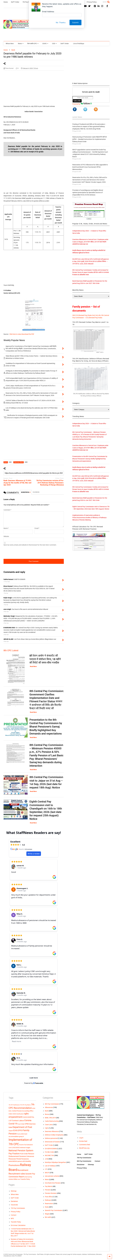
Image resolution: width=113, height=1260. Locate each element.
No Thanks (61, 22)
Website (6, 536)
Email (37, 528)
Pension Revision (50, 1193)
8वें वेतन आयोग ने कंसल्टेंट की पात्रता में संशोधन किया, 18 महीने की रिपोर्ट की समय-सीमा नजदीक (45, 659)
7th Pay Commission (18, 1208)
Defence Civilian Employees (54, 1135)
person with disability (24, 1161)
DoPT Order (65, 43)
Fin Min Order (49, 1152)
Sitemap (13, 1191)
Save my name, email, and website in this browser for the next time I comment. (30, 545)
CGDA (10, 1114)
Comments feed (84, 1144)
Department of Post (22, 1127)
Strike (15, 1179)
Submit (75, 22)
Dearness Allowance (52, 1131)
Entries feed (83, 1141)
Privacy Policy (15, 1211)
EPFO (20, 1130)
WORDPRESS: (25, 492)
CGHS (44, 43)
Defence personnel (51, 1138)
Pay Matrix (48, 1186)
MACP (47, 1173)
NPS (12, 1218)
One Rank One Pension (52, 1183)
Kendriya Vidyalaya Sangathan (55, 1162)
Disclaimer (14, 1201)
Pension (47, 1190)
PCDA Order (24, 1154)
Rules (47, 1207)
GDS (22, 1134)
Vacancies (14, 1205)
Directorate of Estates (52, 1142)
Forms (19, 1134)
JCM (46, 1159)
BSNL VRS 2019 (50, 1118)
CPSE (27, 1124)
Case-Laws (49, 1124)
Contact (13, 1215)
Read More (33, 666)
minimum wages (25, 1147)
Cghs (46, 1128)
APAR (33, 1108)
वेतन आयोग (48, 1217)
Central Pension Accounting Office (22, 1111)
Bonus (47, 1114)
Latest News (77, 117)
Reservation (49, 1203)
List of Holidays (78, 43)
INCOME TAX (49, 1155)
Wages (47, 1214)
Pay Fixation (14, 1153)
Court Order (21, 1124)
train (19, 1179)
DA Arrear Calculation (18, 1225)
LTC (46, 1169)
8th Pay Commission (52, 1104)
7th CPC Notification (14, 1105)
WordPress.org (84, 1148)
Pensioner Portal (15, 1159)
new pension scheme (52, 1176)
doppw (11, 1130)
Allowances (49, 1107)
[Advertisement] (34, 90)
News (20, 43)
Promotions (14, 1165)
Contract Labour (18, 1121)
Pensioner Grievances (26, 1156)
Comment (7, 510)
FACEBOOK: (36, 492)
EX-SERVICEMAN (51, 1148)
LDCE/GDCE (16, 1147)
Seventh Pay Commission (53, 1210)
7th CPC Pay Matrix (25, 1105)
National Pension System (21, 1150)
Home (79, 1154)
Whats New (10, 43)
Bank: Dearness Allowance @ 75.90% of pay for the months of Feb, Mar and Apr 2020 (17, 483)
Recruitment (22, 1170)
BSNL (10, 1111)
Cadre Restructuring (52, 1121)
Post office (48, 1197)
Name (6, 528)
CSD (53, 43)
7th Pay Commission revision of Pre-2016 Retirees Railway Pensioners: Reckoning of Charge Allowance (50, 483)
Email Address (48, 11)
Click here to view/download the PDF (21, 334)
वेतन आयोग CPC (32, 43)
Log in (81, 1138)
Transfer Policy (25, 1179)
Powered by (76, 104)
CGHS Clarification (18, 1114)
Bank (46, 1111)
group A (21, 1136)
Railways (48, 1200)
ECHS (15, 1130)
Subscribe (77, 101)
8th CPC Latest (11, 650)
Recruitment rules (17, 1173)
